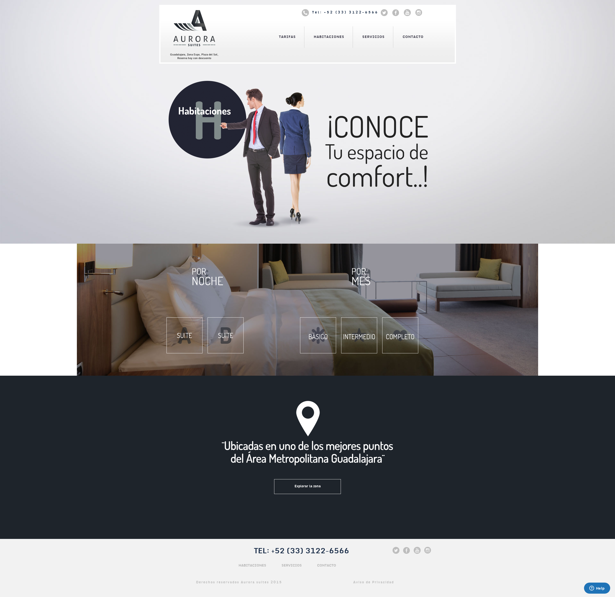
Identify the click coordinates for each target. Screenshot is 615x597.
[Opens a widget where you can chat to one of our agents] (597, 589)
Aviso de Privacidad (373, 582)
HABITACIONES (329, 37)
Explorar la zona (308, 486)
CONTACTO (413, 37)
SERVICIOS (373, 37)
